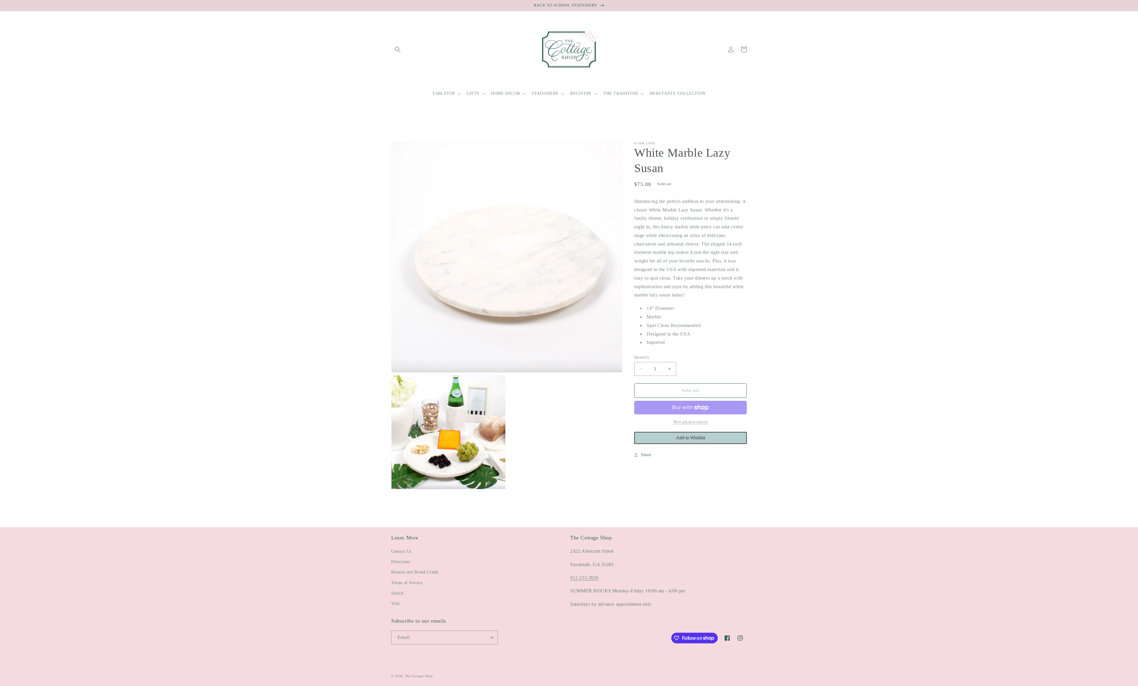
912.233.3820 (584, 577)
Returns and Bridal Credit (415, 572)
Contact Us (401, 551)
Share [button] (646, 455)
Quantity (641, 357)
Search (397, 593)
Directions (400, 562)
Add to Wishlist (690, 437)
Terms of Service (407, 583)
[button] (397, 49)
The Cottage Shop (419, 676)
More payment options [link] (690, 422)
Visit (395, 603)
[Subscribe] (491, 638)
